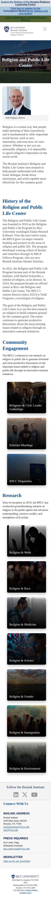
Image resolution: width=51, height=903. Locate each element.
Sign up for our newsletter (16, 861)
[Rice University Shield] (6, 31)
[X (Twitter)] (25, 795)
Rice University (17, 28)
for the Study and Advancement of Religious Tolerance (21, 34)
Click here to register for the (25, 8)
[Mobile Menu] (45, 28)
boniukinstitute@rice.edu (16, 826)
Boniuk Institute (18, 30)
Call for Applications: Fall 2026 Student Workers (25, 18)
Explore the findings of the (25, 3)
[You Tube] (34, 795)
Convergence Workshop (16, 11)
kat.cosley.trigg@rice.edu (16, 848)
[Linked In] (16, 795)
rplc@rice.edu (10, 830)
